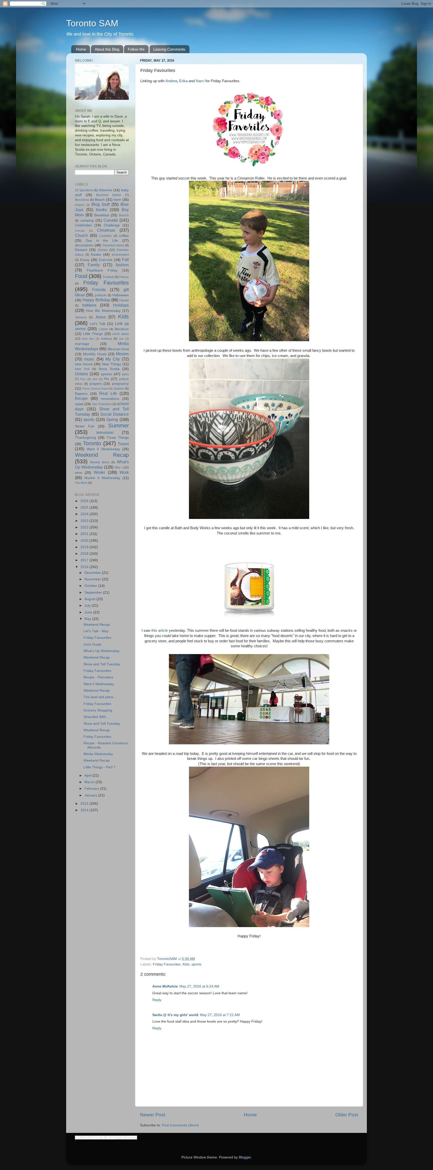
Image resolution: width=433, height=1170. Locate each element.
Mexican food (118, 349)
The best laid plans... (100, 697)
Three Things (117, 437)
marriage (82, 344)
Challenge (112, 225)
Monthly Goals (94, 354)
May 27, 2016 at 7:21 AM (220, 1015)
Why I (118, 467)
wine (78, 473)
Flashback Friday (102, 270)
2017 (84, 560)
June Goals (92, 644)
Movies (122, 353)
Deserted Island (113, 245)
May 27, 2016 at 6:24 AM (199, 986)
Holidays (121, 305)
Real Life (108, 393)
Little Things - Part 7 (99, 767)
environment (120, 254)
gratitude (100, 295)
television (105, 432)
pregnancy (120, 384)
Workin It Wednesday (102, 478)
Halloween (120, 295)
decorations (84, 245)
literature (122, 329)
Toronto (92, 443)
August (90, 599)
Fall (125, 259)
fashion (122, 264)
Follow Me (136, 49)
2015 (84, 803)
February (92, 788)
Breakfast (101, 215)
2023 (84, 521)
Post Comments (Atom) (180, 1125)
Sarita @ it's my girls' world (175, 1015)
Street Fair (84, 426)
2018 (84, 554)
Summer (118, 425)
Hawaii (124, 300)
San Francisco (102, 404)
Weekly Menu (100, 462)
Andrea (171, 81)
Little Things (93, 334)
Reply (156, 1000)
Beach (100, 200)
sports (196, 964)
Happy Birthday (96, 300)
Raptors (81, 394)
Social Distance (114, 414)
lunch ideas (121, 334)
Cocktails (105, 236)
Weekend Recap (102, 455)
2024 (84, 514)
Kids (186, 964)
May (88, 619)
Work (124, 472)
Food (81, 276)
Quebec (119, 388)
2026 (84, 501)
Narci (200, 81)
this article (159, 630)
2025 (84, 507)
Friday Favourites (167, 964)
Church (81, 235)
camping (87, 220)
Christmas (106, 230)
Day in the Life (102, 240)
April (88, 775)
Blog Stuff (100, 204)
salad (79, 404)
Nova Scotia (109, 369)
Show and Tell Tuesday (101, 664)
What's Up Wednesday (101, 651)
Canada (110, 220)
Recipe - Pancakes (98, 677)
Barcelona (82, 200)
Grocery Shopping (97, 710)
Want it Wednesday (103, 449)
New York (82, 369)
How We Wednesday (103, 311)
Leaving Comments (169, 49)
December (93, 573)
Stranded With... (96, 717)
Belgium (79, 204)
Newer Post (152, 1114)
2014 (84, 810)
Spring (112, 419)
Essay (84, 260)
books (101, 209)
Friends (99, 289)
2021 (84, 534)
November (93, 579)
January (91, 795)
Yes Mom (81, 483)
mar (121, 338)
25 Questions (84, 190)
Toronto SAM (92, 23)
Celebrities (83, 225)
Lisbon (103, 329)
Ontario (81, 374)
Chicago (80, 230)
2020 (84, 541)
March (89, 782)
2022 (84, 527)
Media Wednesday (98, 754)
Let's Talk (97, 324)
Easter (96, 254)
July (88, 605)
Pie (106, 379)
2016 (84, 567)
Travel (123, 443)
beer (117, 200)
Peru (83, 379)
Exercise (106, 260)
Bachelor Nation (108, 195)
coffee (124, 236)
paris (125, 374)
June (88, 612)
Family (94, 264)
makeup (106, 338)
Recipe (81, 398)
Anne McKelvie (165, 986)
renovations (110, 399)
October (91, 586)
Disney (102, 250)
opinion (106, 374)
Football (108, 277)
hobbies (89, 305)
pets (95, 379)
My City (112, 359)
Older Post (346, 1114)
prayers (96, 384)
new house (84, 364)
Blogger (245, 1157)
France (124, 277)
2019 (84, 547)
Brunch (124, 215)
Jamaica (80, 317)
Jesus (100, 317)
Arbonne (105, 190)
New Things (111, 364)
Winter (99, 472)
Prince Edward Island (95, 388)
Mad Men (88, 338)
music (89, 359)
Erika (183, 81)
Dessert (81, 250)
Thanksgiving (85, 437)
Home (81, 49)
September (93, 592)
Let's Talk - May (96, 631)
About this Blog (107, 49)
